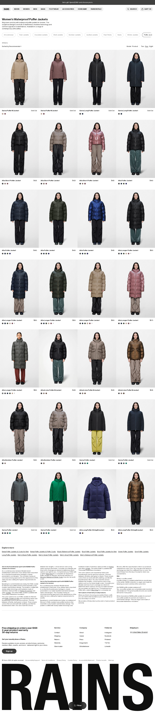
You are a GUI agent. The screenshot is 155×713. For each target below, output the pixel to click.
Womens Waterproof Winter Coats (51, 577)
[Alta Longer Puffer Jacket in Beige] (126, 253)
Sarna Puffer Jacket (87, 460)
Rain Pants (108, 35)
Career (81, 636)
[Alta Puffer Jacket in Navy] (121, 183)
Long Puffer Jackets (9, 555)
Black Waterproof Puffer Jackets (68, 552)
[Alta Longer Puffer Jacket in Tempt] (128, 253)
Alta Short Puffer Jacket (11, 180)
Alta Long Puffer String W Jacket (91, 530)
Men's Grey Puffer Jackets (69, 555)
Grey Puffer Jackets (142, 552)
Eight (151, 46)
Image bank (83, 643)
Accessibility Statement (86, 660)
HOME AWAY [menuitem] (82, 9)
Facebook (108, 636)
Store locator (58, 646)
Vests (119, 35)
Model (129, 46)
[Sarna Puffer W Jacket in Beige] (19, 79)
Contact (56, 632)
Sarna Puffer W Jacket (10, 111)
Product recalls (101, 660)
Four (146, 46)
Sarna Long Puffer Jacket (89, 111)
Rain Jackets (24, 35)
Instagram (108, 632)
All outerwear (9, 35)
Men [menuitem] (35, 9)
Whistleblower (84, 646)
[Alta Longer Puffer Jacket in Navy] (121, 253)
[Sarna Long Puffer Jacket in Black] (97, 79)
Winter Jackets (132, 35)
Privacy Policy (61, 660)
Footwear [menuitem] (53, 9)
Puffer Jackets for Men (12, 598)
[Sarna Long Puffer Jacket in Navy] (82, 114)
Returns (56, 639)
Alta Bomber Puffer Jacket (12, 460)
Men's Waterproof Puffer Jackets (92, 555)
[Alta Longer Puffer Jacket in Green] (123, 253)
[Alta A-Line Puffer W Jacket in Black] (58, 358)
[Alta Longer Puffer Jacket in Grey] (19, 358)
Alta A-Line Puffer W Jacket (51, 390)
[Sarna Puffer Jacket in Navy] (82, 463)
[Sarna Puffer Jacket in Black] (97, 428)
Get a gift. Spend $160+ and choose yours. (77, 2)
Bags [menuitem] (43, 9)
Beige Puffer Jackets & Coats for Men (15, 552)
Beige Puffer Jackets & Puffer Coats (43, 552)
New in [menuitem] (16, 9)
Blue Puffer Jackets (89, 552)
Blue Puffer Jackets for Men (107, 552)
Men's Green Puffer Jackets (48, 555)
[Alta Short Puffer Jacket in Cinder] (5, 183)
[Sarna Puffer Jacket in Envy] (87, 463)
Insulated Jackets (41, 35)
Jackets (8, 592)
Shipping (57, 636)
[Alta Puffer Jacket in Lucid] (126, 183)
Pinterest (108, 639)
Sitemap (111, 660)
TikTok (107, 643)
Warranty (57, 643)
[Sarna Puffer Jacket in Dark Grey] (85, 463)
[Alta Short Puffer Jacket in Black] (19, 149)
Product (135, 46)
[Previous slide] (3, 35)
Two (142, 46)
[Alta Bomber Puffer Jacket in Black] (19, 428)
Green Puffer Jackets (125, 552)
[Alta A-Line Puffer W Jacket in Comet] (46, 393)
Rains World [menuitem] (96, 9)
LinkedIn (108, 646)
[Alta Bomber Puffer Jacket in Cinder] (5, 463)
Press (81, 639)
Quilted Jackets (92, 35)
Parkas (111, 566)
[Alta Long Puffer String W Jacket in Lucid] (97, 498)
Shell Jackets (58, 35)
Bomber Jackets (75, 35)
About (81, 632)
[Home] (6, 9)
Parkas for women (26, 591)
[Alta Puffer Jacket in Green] (123, 183)
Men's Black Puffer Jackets (27, 555)
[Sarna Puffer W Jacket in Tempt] (5, 114)
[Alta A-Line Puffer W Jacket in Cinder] (44, 393)
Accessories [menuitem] (68, 9)
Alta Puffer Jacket (125, 180)
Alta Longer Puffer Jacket (128, 250)
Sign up (9, 651)
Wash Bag (49, 573)
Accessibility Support (32, 660)
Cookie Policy (72, 660)
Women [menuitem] (26, 9)
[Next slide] (151, 35)
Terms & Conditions (48, 660)
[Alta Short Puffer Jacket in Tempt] (7, 183)
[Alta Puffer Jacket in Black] (135, 149)
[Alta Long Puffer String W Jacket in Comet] (82, 533)
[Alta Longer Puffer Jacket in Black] (135, 219)
